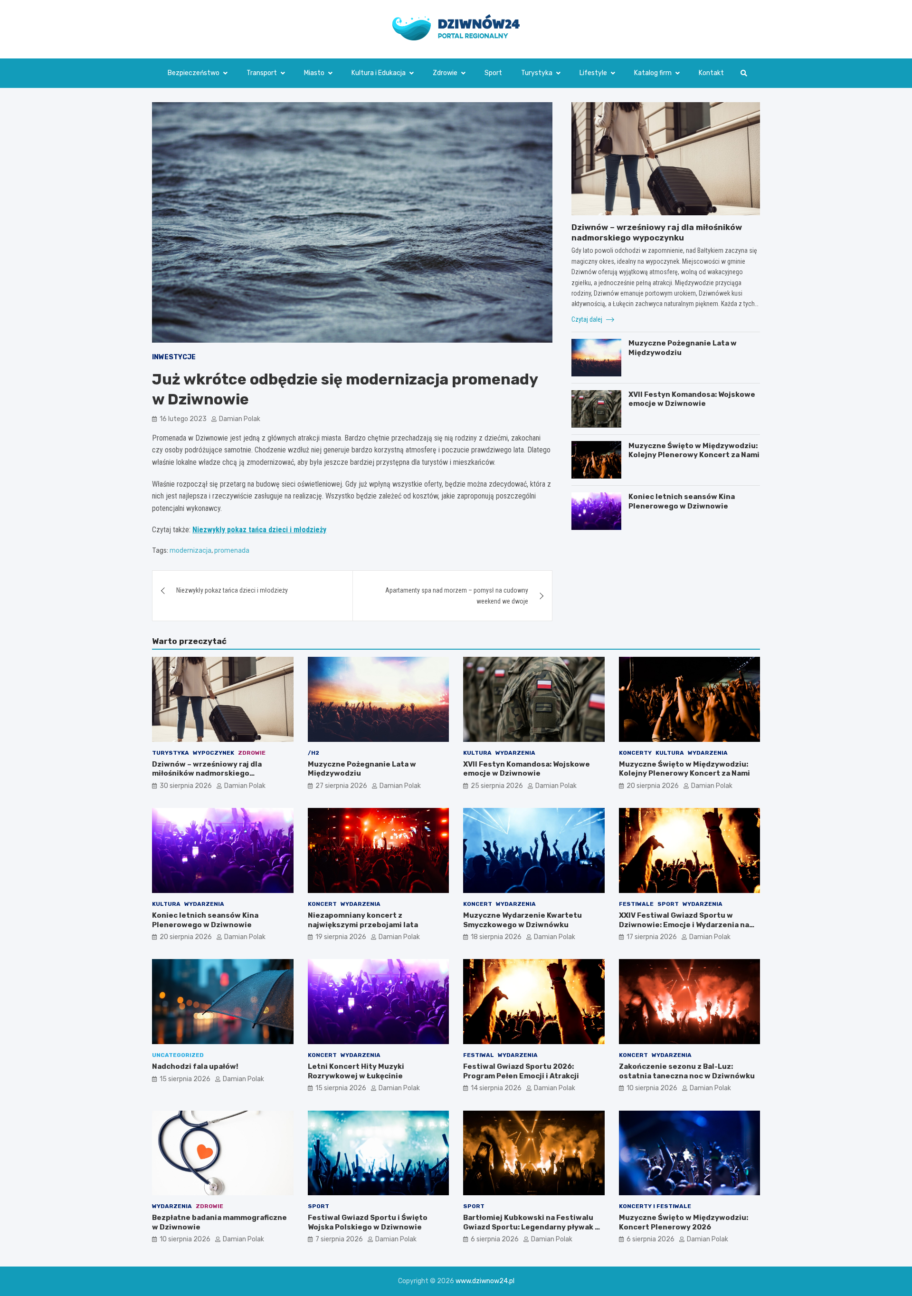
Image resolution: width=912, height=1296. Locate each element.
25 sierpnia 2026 (497, 786)
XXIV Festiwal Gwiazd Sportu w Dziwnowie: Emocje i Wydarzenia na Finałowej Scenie (684, 924)
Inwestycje (174, 357)
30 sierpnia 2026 (186, 786)
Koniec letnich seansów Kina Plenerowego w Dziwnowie (681, 501)
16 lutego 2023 (183, 419)
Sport (493, 73)
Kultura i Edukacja (379, 73)
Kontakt (711, 73)
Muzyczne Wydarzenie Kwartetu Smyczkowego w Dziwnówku (522, 920)
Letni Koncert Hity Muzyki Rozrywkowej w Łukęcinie (356, 1071)
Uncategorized (178, 1055)
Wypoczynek (213, 752)
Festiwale (636, 904)
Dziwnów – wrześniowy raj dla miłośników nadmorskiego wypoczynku (207, 773)
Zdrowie (445, 73)
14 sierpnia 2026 (496, 1088)
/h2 (313, 752)
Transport (262, 73)
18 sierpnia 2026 (496, 937)
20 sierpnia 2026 (653, 786)
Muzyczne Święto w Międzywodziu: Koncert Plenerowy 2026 (683, 1222)
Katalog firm (653, 73)
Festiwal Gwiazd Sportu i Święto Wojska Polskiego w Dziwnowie (368, 1222)
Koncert (322, 904)
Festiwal (478, 1055)
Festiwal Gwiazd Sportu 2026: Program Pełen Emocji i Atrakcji (521, 1071)
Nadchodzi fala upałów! (195, 1066)
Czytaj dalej (587, 319)
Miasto (314, 73)
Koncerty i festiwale (655, 1206)
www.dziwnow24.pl (485, 1281)
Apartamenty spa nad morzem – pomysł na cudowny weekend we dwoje (456, 595)
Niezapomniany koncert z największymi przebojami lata (363, 920)
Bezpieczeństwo (193, 73)
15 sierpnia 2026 (185, 1079)
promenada (231, 551)
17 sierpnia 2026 (652, 937)
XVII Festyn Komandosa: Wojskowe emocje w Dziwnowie (691, 399)
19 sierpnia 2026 (340, 937)
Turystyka (536, 73)
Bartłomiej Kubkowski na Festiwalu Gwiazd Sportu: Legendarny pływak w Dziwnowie (532, 1226)
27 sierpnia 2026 (341, 786)
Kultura (477, 752)
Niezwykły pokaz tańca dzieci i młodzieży (259, 529)
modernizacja (190, 551)
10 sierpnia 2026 (652, 1088)
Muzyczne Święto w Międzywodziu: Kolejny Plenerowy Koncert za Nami (694, 450)
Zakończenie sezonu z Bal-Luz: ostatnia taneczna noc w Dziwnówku (687, 1071)
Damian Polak (239, 419)
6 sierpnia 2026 (495, 1239)
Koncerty (635, 752)
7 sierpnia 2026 (339, 1239)
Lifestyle (593, 73)
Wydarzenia (515, 752)
